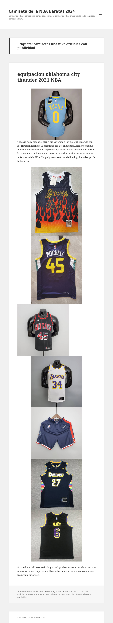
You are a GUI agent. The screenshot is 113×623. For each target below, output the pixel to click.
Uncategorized (54, 591)
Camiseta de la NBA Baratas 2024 (42, 11)
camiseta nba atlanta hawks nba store (42, 594)
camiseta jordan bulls (40, 571)
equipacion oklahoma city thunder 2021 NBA (48, 77)
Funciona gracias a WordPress (31, 617)
